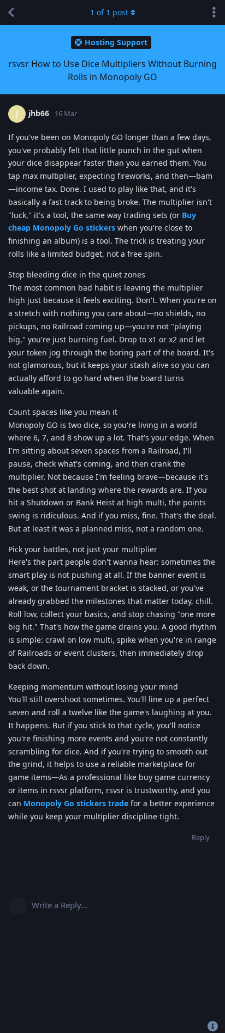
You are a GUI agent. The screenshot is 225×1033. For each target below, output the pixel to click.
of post (109, 12)
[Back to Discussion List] (11, 12)
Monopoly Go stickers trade (75, 803)
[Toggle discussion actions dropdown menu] (214, 12)
